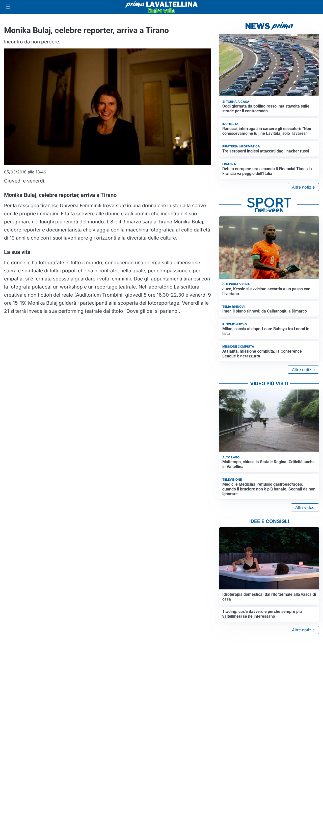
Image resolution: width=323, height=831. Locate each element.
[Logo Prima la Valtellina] (161, 7)
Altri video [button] (305, 507)
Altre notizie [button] (303, 187)
